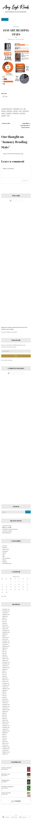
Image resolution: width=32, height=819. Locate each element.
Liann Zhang (5, 775)
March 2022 (5, 678)
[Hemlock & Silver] (28, 784)
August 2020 (5, 711)
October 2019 (5, 729)
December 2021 (6, 683)
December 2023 (6, 641)
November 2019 (6, 727)
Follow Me (16, 340)
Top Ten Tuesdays (6, 558)
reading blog (8, 113)
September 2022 (6, 667)
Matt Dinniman (5, 788)
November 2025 (6, 611)
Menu (5, 19)
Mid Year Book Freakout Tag (15, 154)
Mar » (5, 596)
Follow (16, 356)
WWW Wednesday (7, 533)
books (20, 111)
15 (10, 587)
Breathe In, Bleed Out (6, 767)
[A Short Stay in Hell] (28, 796)
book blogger (9, 111)
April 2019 (5, 739)
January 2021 (5, 702)
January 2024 (5, 639)
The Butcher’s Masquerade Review (10, 529)
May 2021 (5, 695)
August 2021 (5, 690)
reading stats (16, 113)
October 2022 (5, 665)
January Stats (26, 111)
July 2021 (4, 692)
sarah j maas (22, 113)
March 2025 (5, 625)
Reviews (4, 553)
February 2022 (6, 679)
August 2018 (5, 754)
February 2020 (6, 722)
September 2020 (6, 709)
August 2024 (5, 634)
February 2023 (6, 658)
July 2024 (4, 635)
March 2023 (5, 657)
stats (8, 115)
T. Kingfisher (5, 781)
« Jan (2, 596)
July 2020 (4, 713)
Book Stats (16, 26)
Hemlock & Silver (6, 780)
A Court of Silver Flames (7, 109)
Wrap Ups (5, 561)
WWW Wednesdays (7, 563)
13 (2, 587)
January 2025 (5, 628)
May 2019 (5, 738)
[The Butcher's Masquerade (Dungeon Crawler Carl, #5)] (28, 790)
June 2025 (5, 619)
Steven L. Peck (5, 794)
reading (3, 113)
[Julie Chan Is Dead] (28, 777)
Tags (4, 554)
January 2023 (5, 660)
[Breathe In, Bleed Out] (28, 771)
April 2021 (5, 697)
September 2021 (6, 688)
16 (15, 587)
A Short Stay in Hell (6, 793)
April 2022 (5, 676)
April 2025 (5, 623)
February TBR (6, 123)
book (25, 109)
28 (6, 592)
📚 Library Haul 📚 (7, 527)
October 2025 (5, 612)
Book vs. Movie (6, 549)
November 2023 (6, 642)
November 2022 (6, 664)
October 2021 (5, 687)
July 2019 (4, 734)
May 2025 (5, 621)
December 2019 (6, 725)
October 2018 (5, 750)
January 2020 (5, 724)
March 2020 (5, 720)
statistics (4, 115)
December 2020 (6, 704)
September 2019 (6, 731)
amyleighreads (20, 39)
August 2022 (5, 669)
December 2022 (6, 662)
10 (19, 584)
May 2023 (5, 653)
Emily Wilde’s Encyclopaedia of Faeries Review (25, 125)
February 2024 (6, 637)
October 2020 (5, 708)
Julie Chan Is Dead (6, 774)
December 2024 (6, 630)
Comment (25, 180)
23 (15, 589)
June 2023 (5, 651)
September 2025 (6, 614)
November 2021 (6, 685)
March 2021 (5, 699)
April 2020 (5, 718)
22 (10, 589)
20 (2, 589)
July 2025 (4, 618)
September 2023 (6, 646)
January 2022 (5, 681)
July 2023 (4, 649)
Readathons (5, 551)
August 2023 (5, 648)
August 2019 (5, 732)
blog (21, 109)
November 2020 (6, 706)
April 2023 (5, 655)
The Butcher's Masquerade (7, 786)
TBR (4, 556)
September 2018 (6, 752)
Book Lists (5, 546)
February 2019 (6, 743)
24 (19, 589)
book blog (3, 111)
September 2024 (6, 632)
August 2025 (5, 616)
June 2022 (5, 672)
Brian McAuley (5, 769)
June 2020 (5, 715)
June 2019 (5, 736)
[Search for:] (16, 512)
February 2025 (6, 627)
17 (19, 587)
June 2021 (5, 694)
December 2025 (6, 609)
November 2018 (6, 748)
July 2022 (4, 671)
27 (2, 592)
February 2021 (6, 701)
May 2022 (5, 674)
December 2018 (6, 746)
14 (6, 587)
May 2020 (5, 716)
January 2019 (5, 745)
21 (6, 589)
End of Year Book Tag (7, 531)
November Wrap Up (7, 525)
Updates (4, 560)
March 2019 (5, 741)
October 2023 (5, 644)
